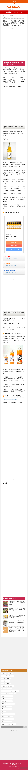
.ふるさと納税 (5, 678)
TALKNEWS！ (13, 6)
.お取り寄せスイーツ (7, 675)
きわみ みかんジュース (11, 236)
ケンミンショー (6, 688)
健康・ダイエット (6, 696)
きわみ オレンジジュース (11, 258)
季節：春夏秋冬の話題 (7, 703)
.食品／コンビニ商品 (7, 686)
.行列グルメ (5, 681)
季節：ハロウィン (6, 701)
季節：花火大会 (6, 706)
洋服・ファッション (7, 719)
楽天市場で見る (14, 245)
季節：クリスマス (6, 698)
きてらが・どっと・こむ (10, 399)
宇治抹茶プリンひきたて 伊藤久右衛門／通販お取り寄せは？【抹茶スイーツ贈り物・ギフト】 (17, 610)
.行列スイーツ (5, 683)
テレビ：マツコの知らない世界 (9, 691)
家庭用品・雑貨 (6, 708)
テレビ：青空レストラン (8, 693)
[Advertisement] (14, 43)
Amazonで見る (14, 242)
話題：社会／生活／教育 (8, 724)
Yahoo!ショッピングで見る (14, 249)
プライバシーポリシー (14, 766)
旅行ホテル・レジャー (7, 714)
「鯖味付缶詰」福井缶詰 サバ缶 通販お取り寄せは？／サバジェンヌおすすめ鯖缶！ (17, 603)
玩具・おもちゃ (6, 721)
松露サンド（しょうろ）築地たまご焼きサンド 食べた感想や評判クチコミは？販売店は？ (17, 616)
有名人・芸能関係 (6, 716)
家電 (3, 711)
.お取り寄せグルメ (6, 673)
